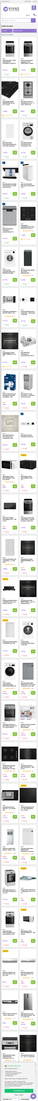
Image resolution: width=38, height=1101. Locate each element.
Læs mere (7, 1087)
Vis (15, 70)
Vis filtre (4, 31)
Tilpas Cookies (19, 1095)
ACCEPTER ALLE (19, 1091)
